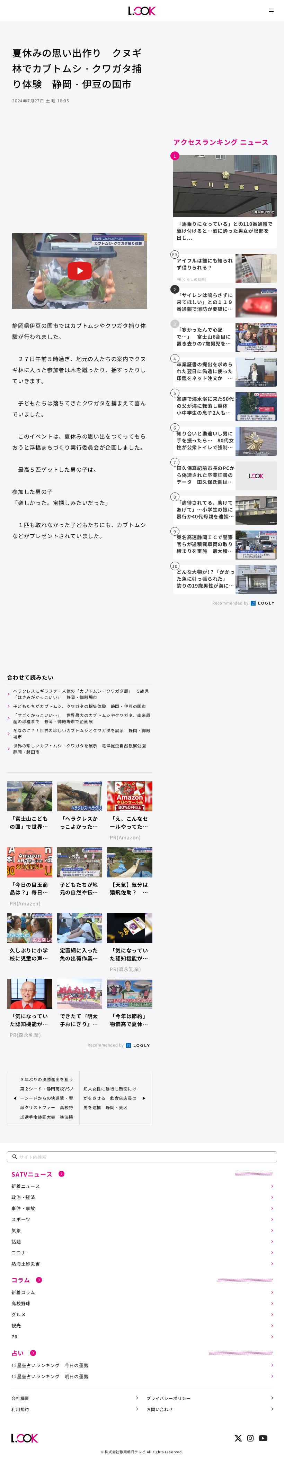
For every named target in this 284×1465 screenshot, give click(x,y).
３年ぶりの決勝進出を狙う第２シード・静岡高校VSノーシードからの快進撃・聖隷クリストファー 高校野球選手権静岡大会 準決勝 (47, 1098)
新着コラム (23, 1292)
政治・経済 (23, 1197)
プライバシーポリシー (169, 1398)
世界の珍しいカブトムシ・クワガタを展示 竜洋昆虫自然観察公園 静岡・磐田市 (82, 749)
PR (14, 1336)
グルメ (18, 1314)
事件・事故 (23, 1208)
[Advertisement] (79, 177)
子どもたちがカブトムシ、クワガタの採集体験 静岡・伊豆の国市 (79, 706)
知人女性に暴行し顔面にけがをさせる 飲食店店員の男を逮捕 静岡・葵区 (110, 1098)
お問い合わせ (160, 1409)
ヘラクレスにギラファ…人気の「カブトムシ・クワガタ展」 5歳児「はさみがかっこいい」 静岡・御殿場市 (81, 694)
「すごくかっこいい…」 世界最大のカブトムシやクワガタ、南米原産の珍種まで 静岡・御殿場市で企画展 (82, 718)
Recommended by (106, 1045)
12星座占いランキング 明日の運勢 (50, 1376)
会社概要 (20, 1398)
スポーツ (20, 1219)
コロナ (18, 1252)
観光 (16, 1325)
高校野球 (20, 1303)
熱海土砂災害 (25, 1263)
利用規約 (20, 1409)
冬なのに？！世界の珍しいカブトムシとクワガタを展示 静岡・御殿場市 (82, 733)
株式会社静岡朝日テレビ (125, 1451)
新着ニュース (25, 1186)
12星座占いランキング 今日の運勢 (50, 1365)
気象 (16, 1230)
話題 (16, 1241)
